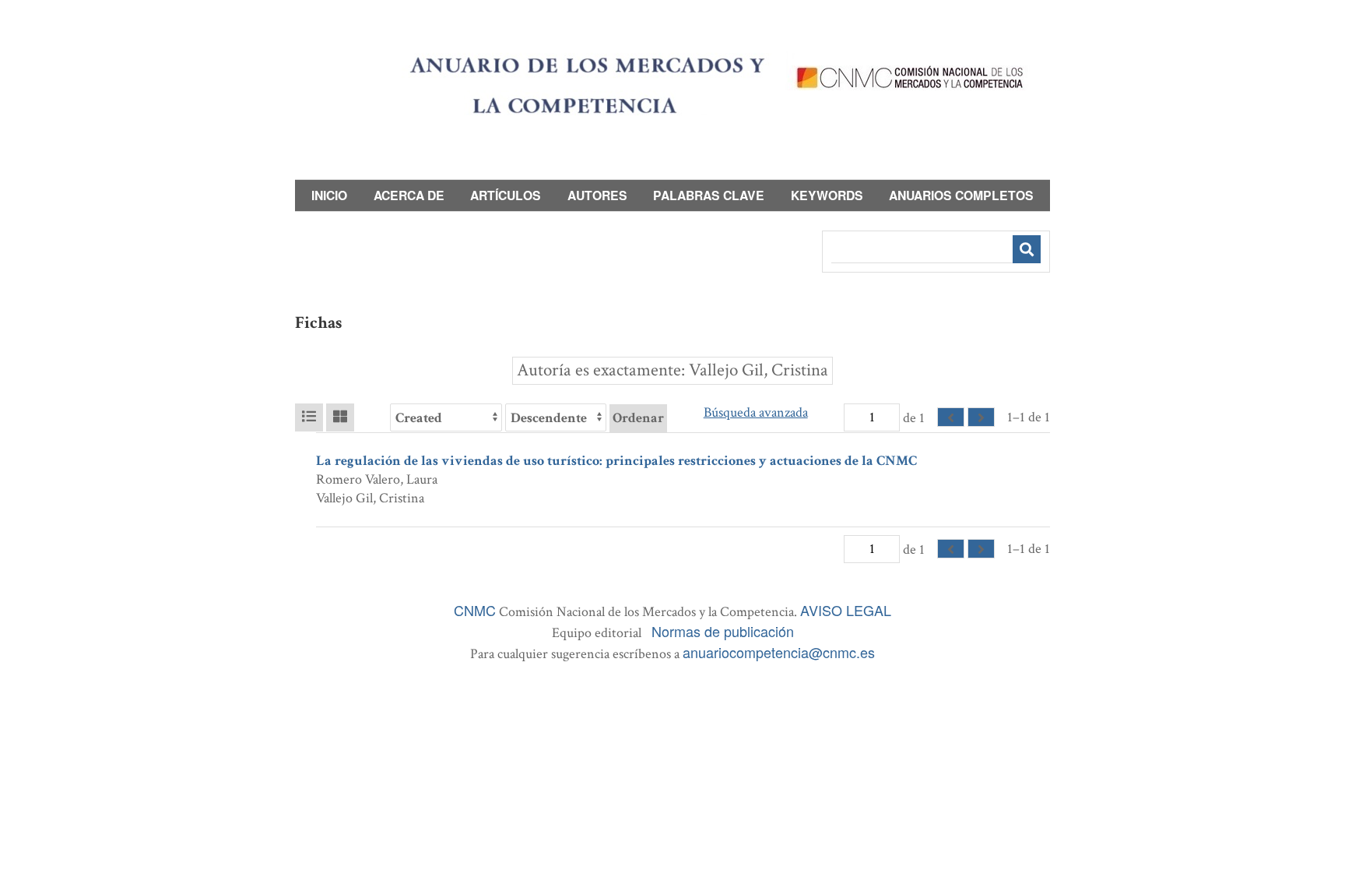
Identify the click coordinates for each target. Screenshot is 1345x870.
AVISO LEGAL (845, 610)
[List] (309, 417)
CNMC (475, 610)
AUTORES (597, 195)
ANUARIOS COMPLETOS (961, 195)
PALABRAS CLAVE (708, 195)
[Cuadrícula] (340, 417)
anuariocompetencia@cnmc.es (779, 652)
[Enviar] (1027, 249)
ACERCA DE (409, 195)
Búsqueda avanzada (756, 412)
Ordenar (638, 418)
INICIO (329, 195)
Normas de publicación (722, 631)
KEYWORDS (827, 195)
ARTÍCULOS (505, 195)
